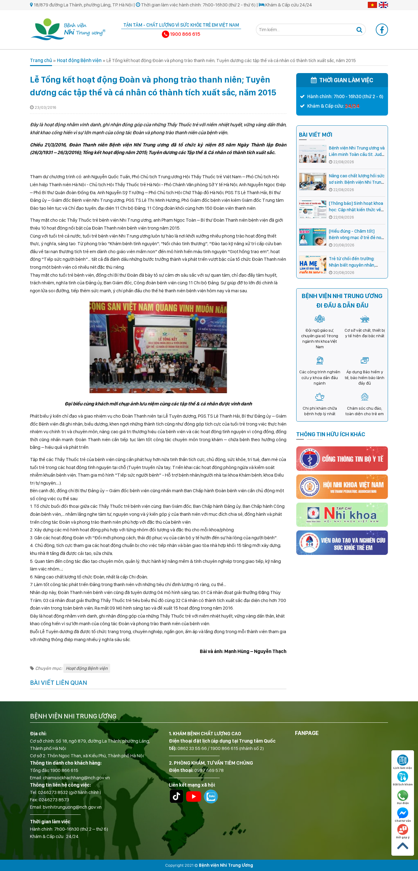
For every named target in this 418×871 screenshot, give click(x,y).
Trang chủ (41, 60)
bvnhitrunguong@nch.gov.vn (72, 807)
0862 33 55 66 (192, 748)
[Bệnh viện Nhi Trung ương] (68, 28)
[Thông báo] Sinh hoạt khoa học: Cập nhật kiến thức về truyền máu (356, 210)
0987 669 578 (209, 770)
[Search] (359, 29)
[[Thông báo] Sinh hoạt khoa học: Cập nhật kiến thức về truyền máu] (313, 209)
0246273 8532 (53, 792)
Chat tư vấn (403, 820)
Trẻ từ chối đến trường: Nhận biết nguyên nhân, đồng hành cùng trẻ (352, 265)
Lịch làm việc (402, 768)
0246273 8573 (54, 800)
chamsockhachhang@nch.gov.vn (76, 778)
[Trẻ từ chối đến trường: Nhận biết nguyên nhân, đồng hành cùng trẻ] (313, 265)
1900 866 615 (64, 770)
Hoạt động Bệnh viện (79, 60)
